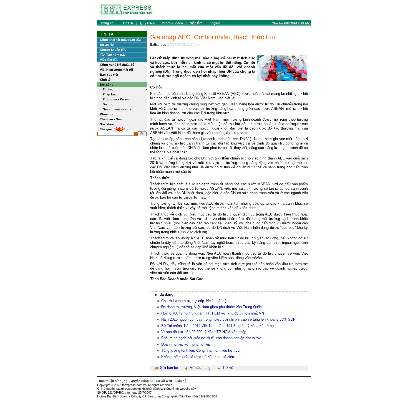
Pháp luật (110, 94)
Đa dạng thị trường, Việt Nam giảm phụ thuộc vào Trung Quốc (211, 307)
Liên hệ (180, 380)
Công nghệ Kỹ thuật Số (117, 64)
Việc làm (196, 23)
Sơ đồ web (164, 380)
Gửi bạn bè (169, 368)
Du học (108, 104)
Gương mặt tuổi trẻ (117, 109)
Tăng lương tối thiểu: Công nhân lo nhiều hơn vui (200, 350)
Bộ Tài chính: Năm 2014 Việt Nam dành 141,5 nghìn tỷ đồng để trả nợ (217, 326)
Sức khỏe (107, 124)
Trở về (227, 368)
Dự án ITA (107, 44)
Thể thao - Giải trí (112, 119)
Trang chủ (108, 23)
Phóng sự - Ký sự (116, 99)
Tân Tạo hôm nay (112, 54)
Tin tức (108, 89)
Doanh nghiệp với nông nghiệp (185, 344)
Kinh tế (105, 79)
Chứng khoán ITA (113, 49)
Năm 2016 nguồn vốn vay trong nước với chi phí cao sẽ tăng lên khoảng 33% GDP (228, 319)
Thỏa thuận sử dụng (112, 380)
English (215, 23)
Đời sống (107, 84)
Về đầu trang (200, 368)
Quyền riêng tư (142, 380)
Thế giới (106, 129)
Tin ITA (128, 23)
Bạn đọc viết (109, 74)
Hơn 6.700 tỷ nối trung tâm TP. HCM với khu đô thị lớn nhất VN (212, 313)
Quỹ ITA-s (147, 23)
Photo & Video (172, 23)
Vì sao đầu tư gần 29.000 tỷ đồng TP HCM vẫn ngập (203, 332)
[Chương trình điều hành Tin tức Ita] (126, 16)
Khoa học (107, 114)
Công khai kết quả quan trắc (120, 39)
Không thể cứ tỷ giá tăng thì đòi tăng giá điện (197, 357)
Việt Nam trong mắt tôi (116, 69)
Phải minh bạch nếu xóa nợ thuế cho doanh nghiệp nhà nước (211, 338)
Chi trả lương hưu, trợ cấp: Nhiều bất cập (194, 301)
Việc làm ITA (109, 59)
